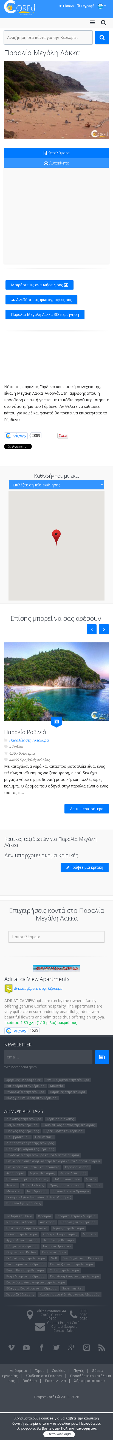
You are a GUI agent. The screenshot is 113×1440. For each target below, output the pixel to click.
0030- (84, 1311)
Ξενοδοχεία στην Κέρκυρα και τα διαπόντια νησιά (42, 1155)
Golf (54, 1258)
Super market (72, 1288)
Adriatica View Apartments (36, 979)
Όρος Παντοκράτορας (66, 1185)
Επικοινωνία (55, 1380)
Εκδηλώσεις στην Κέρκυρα (25, 1258)
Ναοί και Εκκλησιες (20, 1222)
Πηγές (79, 1370)
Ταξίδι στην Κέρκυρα (21, 1125)
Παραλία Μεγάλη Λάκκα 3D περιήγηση (45, 314)
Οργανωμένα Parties (21, 1252)
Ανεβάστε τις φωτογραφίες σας (43, 299)
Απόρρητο (18, 1370)
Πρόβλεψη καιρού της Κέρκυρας (30, 1149)
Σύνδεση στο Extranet (44, 1375)
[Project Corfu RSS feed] (102, 1348)
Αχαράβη (94, 1185)
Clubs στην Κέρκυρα (64, 1270)
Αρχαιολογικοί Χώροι (22, 1240)
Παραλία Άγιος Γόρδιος (23, 1203)
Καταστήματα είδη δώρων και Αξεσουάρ (69, 1294)
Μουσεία (56, 1086)
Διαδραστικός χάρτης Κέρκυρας (30, 1143)
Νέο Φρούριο (37, 1191)
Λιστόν (91, 1179)
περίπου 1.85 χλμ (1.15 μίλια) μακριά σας (40, 1022)
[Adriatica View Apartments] (56, 968)
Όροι (39, 1370)
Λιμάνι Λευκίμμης (73, 1173)
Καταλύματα (58, 152)
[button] (56, 537)
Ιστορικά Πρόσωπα (57, 1246)
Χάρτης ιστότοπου (89, 1380)
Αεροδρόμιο (15, 1173)
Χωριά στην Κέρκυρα (58, 1240)
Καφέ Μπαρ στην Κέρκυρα (25, 1276)
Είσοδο (68, 6)
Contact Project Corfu (64, 1322)
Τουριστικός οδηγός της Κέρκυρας (69, 1125)
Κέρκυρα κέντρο (77, 1167)
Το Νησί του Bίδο (19, 1216)
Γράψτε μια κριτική (86, 867)
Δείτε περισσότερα (86, 808)
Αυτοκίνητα (58, 163)
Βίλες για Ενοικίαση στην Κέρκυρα (31, 1098)
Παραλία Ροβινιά (25, 732)
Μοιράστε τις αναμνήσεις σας (37, 284)
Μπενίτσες (13, 1191)
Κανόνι (11, 1185)
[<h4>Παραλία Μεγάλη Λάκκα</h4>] (56, 100)
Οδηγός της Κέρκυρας (22, 1131)
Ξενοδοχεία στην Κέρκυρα (25, 1092)
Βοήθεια (30, 1380)
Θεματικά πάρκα (54, 1252)
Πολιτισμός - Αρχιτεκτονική (26, 1228)
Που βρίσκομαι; (17, 1137)
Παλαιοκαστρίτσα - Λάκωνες (27, 1179)
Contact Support (64, 1326)
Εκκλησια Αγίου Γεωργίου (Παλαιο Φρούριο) (38, 1197)
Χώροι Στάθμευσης (20, 1294)
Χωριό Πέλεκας (33, 1185)
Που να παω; (44, 1137)
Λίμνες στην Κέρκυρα (68, 1228)
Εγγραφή (87, 6)
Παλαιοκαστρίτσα (67, 1179)
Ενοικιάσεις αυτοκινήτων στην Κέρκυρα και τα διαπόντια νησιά (53, 1161)
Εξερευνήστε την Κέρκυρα (64, 1131)
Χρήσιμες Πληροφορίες (23, 1080)
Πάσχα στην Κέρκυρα (21, 1246)
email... (13, 1057)
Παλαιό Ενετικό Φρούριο (70, 1191)
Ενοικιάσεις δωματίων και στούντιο (32, 1167)
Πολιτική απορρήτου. (79, 1428)
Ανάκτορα (47, 1222)
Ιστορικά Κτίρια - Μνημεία (76, 1216)
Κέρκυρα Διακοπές (60, 1119)
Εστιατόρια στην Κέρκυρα (25, 1086)
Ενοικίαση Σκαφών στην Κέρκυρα (74, 1276)
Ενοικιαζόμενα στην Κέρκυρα (37, 988)
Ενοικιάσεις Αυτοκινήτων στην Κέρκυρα (35, 1282)
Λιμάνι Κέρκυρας (42, 1173)
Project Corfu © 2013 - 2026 (56, 1396)
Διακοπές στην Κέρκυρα (23, 1119)
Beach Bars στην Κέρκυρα (25, 1270)
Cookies (58, 1370)
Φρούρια (44, 1216)
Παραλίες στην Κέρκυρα (29, 740)
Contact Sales (63, 1330)
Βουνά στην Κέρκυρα (21, 1234)
